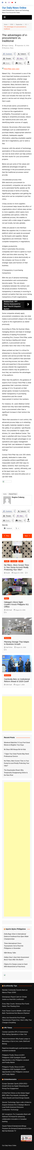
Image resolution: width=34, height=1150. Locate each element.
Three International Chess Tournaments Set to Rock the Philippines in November (13, 946)
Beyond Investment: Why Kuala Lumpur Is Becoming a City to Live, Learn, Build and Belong (16, 1041)
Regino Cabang (8, 45)
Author (5, 494)
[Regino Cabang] (7, 500)
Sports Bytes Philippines (16, 929)
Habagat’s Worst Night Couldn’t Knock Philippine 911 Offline (16, 604)
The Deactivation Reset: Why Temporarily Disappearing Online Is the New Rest (16, 772)
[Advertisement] (17, 713)
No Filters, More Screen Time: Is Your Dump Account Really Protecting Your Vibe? (16, 567)
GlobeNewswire (10, 1079)
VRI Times (8, 1028)
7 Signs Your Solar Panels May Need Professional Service (16, 755)
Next (26, 536)
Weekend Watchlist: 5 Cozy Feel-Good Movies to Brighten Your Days (17, 744)
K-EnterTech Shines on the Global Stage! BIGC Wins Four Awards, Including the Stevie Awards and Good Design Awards (16, 1095)
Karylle (8, 573)
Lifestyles (14, 561)
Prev (7, 536)
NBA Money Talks (10, 953)
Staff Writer (9, 647)
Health (6, 561)
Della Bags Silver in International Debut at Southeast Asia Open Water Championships (16, 936)
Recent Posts (13, 494)
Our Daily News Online (14, 7)
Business (6, 48)
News (11, 48)
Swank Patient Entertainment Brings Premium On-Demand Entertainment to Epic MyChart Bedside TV (16, 1128)
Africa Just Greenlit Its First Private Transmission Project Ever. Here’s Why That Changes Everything (17, 1020)
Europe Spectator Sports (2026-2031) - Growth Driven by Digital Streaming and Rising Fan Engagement (15, 1086)
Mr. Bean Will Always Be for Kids (15, 749)
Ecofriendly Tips (10, 986)
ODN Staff (9, 610)
